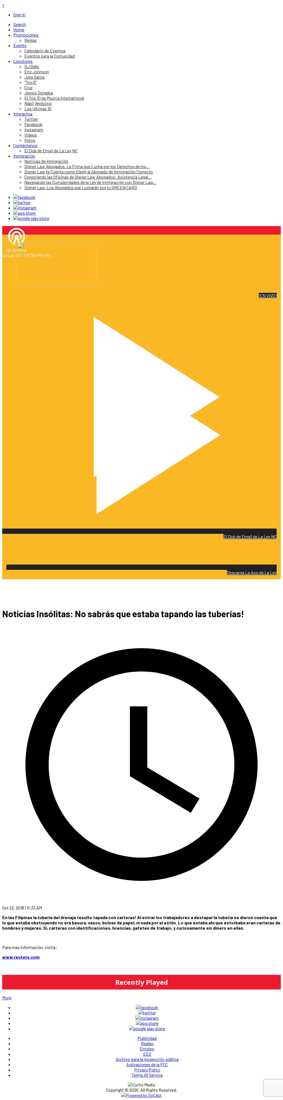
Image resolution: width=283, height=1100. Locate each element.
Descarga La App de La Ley (252, 572)
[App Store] (24, 213)
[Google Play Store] (31, 218)
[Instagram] (24, 207)
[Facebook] (24, 197)
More (6, 997)
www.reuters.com (21, 957)
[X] (22, 202)
